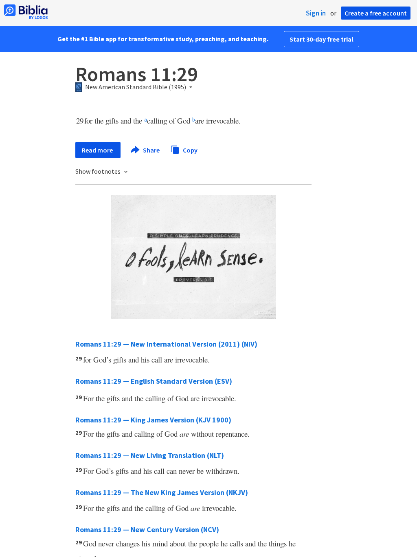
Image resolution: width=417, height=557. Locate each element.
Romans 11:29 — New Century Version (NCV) (147, 529)
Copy (190, 149)
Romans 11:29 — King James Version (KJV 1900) (153, 419)
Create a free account (376, 13)
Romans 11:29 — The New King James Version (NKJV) (161, 492)
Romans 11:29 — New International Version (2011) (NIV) (166, 344)
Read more (98, 150)
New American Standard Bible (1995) (135, 87)
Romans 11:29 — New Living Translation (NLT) (149, 455)
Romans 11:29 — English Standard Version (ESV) (153, 381)
